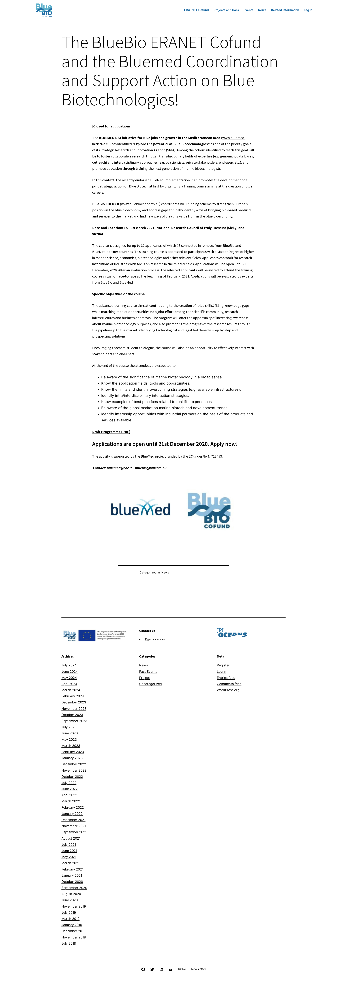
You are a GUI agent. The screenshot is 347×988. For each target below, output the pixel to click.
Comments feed (229, 684)
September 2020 (74, 888)
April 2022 (69, 795)
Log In (308, 10)
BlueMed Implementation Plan (174, 180)
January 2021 (71, 875)
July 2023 (68, 727)
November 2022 (73, 770)
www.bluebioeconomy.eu (140, 204)
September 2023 (74, 721)
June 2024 (69, 671)
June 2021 (69, 851)
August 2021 (70, 838)
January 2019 (71, 925)
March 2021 (70, 863)
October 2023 (72, 715)
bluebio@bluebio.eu (150, 468)
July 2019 (68, 912)
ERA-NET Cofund (196, 10)
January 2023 (72, 758)
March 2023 (70, 746)
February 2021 (72, 869)
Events (248, 10)
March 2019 (70, 919)
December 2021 (73, 820)
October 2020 (72, 882)
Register (223, 665)
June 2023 (69, 733)
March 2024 (70, 690)
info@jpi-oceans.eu (152, 639)
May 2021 (68, 857)
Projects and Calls (226, 10)
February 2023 (72, 752)
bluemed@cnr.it (119, 468)
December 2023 (73, 702)
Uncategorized (150, 684)
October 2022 (72, 776)
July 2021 (68, 844)
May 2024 (69, 678)
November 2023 (73, 708)
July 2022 (68, 783)
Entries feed (226, 678)
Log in (221, 671)
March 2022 (70, 801)
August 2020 (71, 894)
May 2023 (69, 739)
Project (144, 678)
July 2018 (68, 943)
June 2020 (69, 900)
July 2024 (69, 665)
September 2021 (74, 832)
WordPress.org (228, 690)
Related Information (285, 10)
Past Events (148, 671)
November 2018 (73, 937)
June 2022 (69, 789)
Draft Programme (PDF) (111, 431)
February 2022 (72, 807)
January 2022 (72, 814)
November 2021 (73, 826)
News (262, 10)
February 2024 (72, 696)
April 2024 (69, 684)
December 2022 (73, 764)
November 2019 (73, 906)
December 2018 (73, 931)
